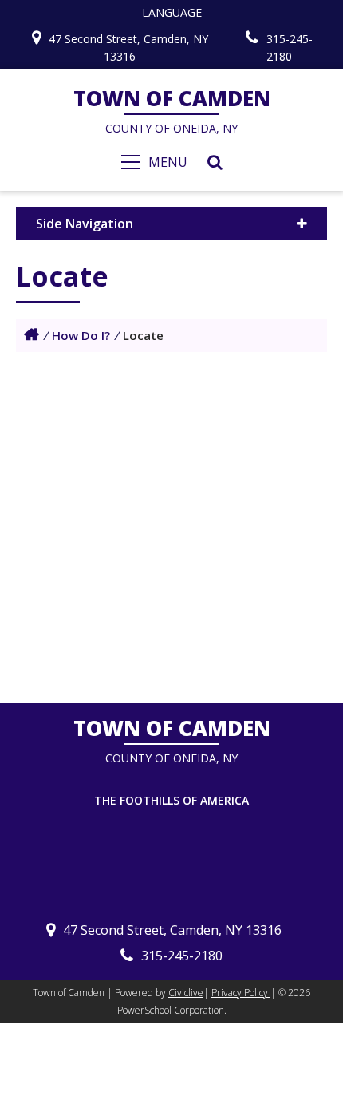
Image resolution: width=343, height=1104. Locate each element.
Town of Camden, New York (31, 334)
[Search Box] (215, 162)
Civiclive (185, 992)
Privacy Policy (240, 992)
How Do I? (81, 335)
